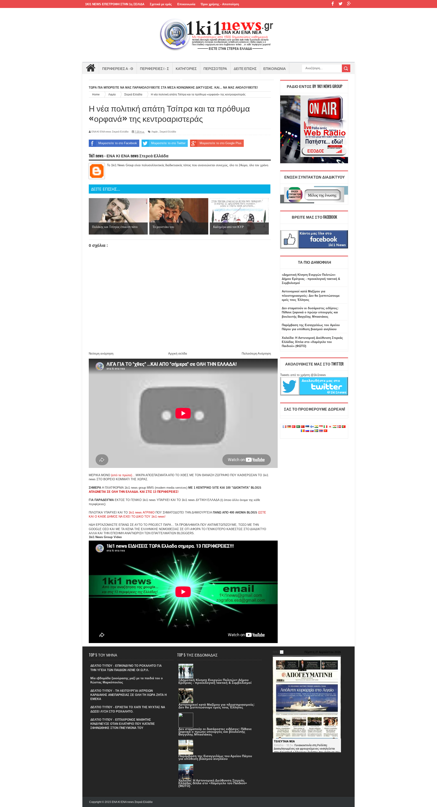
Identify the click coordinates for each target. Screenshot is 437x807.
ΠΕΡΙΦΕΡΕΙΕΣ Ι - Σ (154, 68)
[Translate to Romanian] (303, 431)
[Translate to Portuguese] (344, 427)
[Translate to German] (289, 427)
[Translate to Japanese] (330, 427)
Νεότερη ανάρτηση (101, 353)
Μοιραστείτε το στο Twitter (168, 143)
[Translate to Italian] (325, 427)
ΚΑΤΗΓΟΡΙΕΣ (186, 68)
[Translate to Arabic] (298, 427)
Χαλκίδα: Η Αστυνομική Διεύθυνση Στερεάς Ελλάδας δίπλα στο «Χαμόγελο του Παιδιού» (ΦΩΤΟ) (312, 342)
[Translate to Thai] (321, 431)
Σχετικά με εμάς (161, 4)
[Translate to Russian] (307, 431)
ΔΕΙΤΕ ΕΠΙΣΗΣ (245, 68)
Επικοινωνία (186, 4)
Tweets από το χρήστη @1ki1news (303, 375)
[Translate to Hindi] (316, 427)
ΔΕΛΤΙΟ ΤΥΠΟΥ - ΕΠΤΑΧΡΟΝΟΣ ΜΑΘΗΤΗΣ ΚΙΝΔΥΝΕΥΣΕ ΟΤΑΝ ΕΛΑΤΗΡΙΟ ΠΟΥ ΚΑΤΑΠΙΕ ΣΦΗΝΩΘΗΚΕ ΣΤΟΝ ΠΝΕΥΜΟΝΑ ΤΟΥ (122, 724)
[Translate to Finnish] (312, 427)
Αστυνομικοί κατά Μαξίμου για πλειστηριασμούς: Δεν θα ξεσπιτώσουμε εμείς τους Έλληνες (311, 295)
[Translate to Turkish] (293, 427)
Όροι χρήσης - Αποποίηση (220, 4)
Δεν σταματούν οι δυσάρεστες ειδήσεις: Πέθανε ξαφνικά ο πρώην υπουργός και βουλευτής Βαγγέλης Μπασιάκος (310, 312)
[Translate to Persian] (334, 427)
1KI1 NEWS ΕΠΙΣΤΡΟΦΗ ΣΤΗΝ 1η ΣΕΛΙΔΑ (114, 4)
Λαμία (154, 131)
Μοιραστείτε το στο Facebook (117, 143)
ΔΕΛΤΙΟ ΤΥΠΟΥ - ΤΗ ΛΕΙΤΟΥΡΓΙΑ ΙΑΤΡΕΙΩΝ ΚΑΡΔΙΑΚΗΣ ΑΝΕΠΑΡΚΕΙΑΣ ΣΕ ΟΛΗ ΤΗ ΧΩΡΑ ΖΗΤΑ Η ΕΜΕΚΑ (128, 695)
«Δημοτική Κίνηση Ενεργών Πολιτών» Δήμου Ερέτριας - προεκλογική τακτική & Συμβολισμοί (311, 279)
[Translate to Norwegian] (339, 427)
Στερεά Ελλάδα (168, 131)
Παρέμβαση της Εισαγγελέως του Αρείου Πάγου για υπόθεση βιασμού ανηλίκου (215, 757)
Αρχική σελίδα (177, 353)
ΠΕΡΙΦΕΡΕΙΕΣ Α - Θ (117, 68)
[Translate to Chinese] (303, 427)
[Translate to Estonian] (307, 427)
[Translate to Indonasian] (321, 427)
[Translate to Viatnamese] (325, 431)
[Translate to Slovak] (312, 431)
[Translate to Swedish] (316, 431)
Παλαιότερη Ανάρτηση (256, 353)
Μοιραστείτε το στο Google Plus (220, 143)
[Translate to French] (284, 427)
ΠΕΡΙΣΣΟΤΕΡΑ (215, 68)
